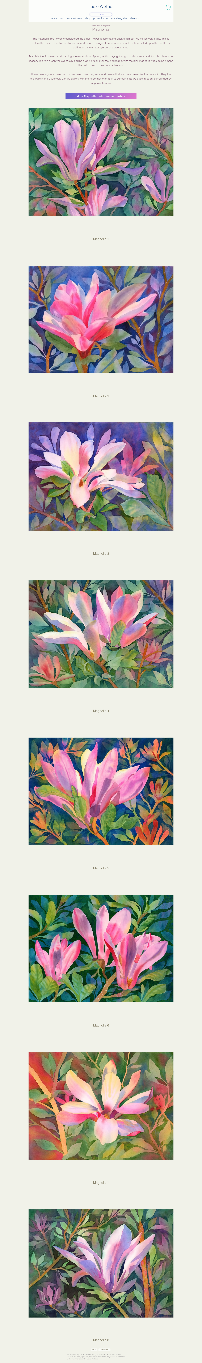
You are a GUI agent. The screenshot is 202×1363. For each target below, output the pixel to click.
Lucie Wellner (101, 6)
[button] (168, 7)
